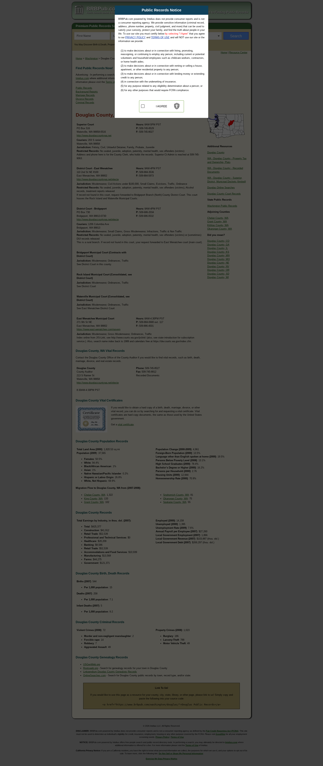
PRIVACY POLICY (135, 37)
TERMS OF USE (160, 37)
